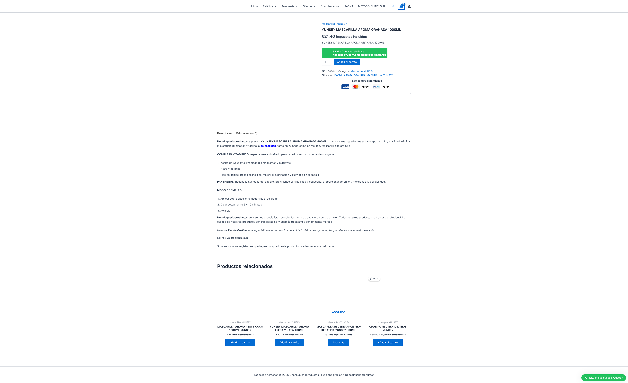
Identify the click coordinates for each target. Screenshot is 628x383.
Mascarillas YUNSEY (334, 23)
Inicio (254, 6)
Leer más (338, 342)
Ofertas (307, 6)
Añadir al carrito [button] (240, 342)
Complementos (330, 6)
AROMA (348, 75)
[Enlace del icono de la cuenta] (409, 6)
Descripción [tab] (225, 133)
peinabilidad (268, 145)
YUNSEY (388, 75)
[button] (274, 6)
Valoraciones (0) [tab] (246, 133)
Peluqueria (287, 6)
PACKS (349, 6)
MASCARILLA (374, 75)
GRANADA (360, 75)
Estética (268, 6)
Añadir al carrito (347, 61)
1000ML (338, 75)
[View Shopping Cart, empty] (401, 6)
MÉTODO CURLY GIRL (372, 6)
